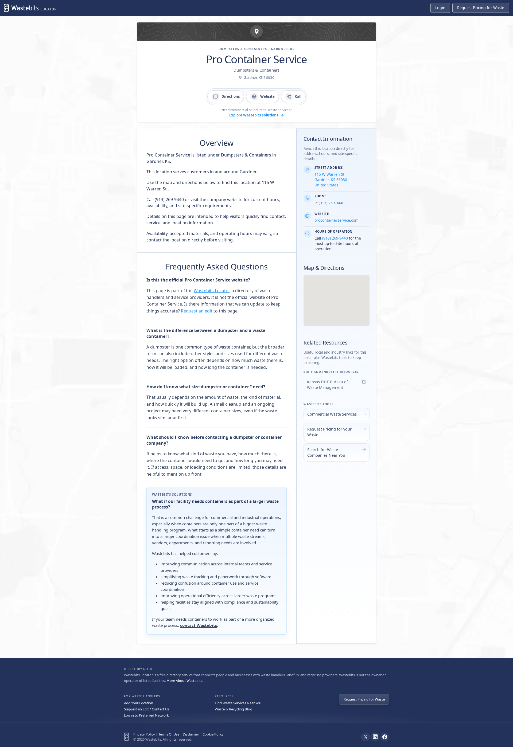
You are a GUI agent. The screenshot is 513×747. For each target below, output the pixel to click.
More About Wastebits (184, 680)
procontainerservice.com (336, 220)
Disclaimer (191, 734)
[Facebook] (384, 737)
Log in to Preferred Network (146, 715)
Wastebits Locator (212, 291)
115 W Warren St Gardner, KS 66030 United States (330, 179)
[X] (365, 737)
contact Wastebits (198, 625)
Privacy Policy (144, 734)
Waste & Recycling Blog (233, 709)
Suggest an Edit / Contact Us (146, 709)
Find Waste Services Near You (238, 703)
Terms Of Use (168, 734)
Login (440, 7)
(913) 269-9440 (331, 202)
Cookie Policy (213, 734)
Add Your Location (138, 703)
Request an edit (196, 311)
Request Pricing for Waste (364, 699)
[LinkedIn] (375, 737)
